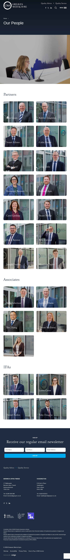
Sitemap (5, 551)
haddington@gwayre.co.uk (48, 495)
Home (5, 18)
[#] (56, 8)
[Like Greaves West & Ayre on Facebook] (45, 7)
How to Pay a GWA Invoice (36, 551)
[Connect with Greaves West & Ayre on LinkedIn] (51, 7)
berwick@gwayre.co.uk (14, 495)
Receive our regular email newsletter (35, 442)
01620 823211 (43, 493)
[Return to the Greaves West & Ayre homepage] (15, 5)
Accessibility (13, 551)
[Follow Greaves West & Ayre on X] (48, 8)
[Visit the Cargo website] (13, 555)
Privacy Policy (23, 551)
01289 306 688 (10, 493)
